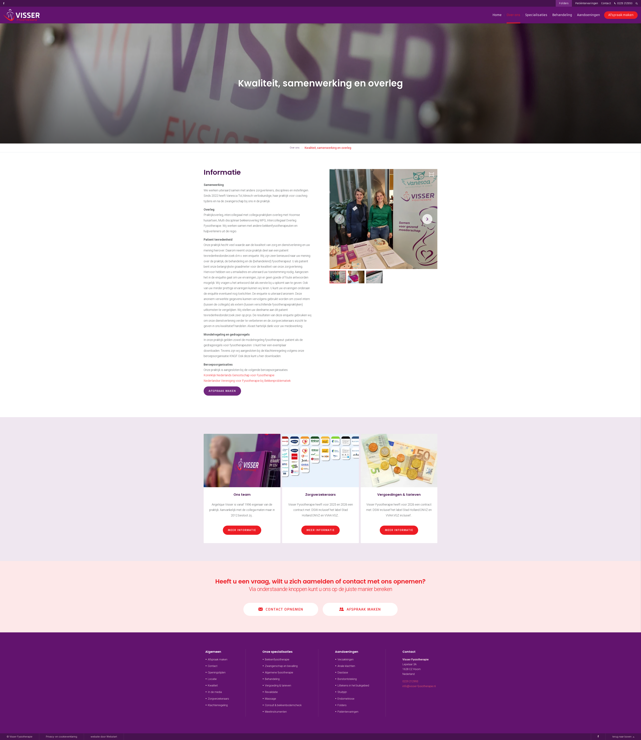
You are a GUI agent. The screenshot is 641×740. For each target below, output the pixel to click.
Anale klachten (346, 666)
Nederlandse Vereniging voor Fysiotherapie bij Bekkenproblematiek (247, 380)
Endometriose (346, 698)
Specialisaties (536, 15)
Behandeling (562, 15)
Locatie (212, 679)
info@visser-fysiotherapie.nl (419, 686)
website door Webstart (104, 736)
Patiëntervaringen (586, 3)
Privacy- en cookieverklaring (61, 736)
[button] (427, 219)
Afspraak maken (620, 15)
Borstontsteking (347, 679)
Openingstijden (217, 672)
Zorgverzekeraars (218, 698)
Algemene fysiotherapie (279, 672)
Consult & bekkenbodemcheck (283, 705)
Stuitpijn (342, 692)
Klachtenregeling (218, 705)
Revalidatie (271, 692)
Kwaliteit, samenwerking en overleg (328, 148)
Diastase (343, 672)
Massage (270, 698)
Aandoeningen (588, 15)
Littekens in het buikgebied (353, 685)
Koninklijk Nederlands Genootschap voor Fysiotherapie (239, 375)
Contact (606, 3)
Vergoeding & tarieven (278, 685)
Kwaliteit (213, 685)
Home (497, 15)
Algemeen (213, 652)
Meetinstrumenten (276, 711)
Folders (564, 3)
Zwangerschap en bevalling (281, 666)
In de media (215, 692)
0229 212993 (624, 3)
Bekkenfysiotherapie (277, 659)
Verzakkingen (346, 659)
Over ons (513, 15)
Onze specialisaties (277, 652)
